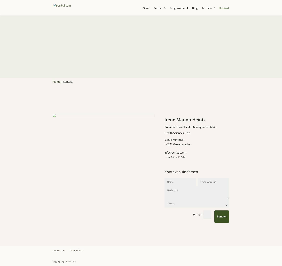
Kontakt (224, 8)
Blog (195, 8)
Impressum (59, 250)
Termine (207, 8)
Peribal (158, 8)
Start (146, 8)
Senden (222, 216)
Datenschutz (77, 250)
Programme (177, 8)
